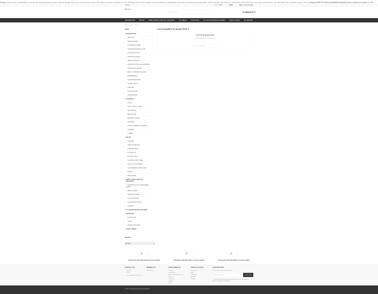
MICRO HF (130, 37)
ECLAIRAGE (183, 20)
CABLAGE (130, 87)
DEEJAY (142, 20)
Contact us (127, 5)
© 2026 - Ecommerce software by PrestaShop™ (137, 288)
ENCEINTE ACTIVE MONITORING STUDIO (137, 186)
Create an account (248, 5)
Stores (170, 283)
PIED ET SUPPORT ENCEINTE (136, 72)
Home (127, 29)
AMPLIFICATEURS (133, 60)
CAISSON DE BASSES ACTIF (136, 49)
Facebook (232, 289)
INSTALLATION (132, 83)
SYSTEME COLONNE (134, 45)
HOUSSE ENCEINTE (133, 225)
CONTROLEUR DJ (133, 148)
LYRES (129, 102)
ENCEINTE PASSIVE (133, 56)
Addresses (193, 276)
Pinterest (248, 289)
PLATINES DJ (131, 152)
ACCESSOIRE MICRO (134, 79)
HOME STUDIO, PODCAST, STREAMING (161, 20)
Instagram (252, 289)
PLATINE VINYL (132, 156)
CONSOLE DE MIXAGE (134, 68)
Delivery (171, 270)
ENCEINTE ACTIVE (133, 53)
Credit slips (193, 274)
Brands (128, 237)
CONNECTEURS (132, 91)
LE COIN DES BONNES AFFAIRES (214, 20)
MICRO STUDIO (132, 190)
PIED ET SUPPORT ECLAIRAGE (137, 125)
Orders (192, 272)
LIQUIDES (130, 129)
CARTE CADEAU (234, 20)
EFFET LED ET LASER (134, 106)
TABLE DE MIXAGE (133, 145)
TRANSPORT (195, 20)
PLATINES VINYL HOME (135, 160)
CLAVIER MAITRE (133, 198)
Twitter (236, 289)
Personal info (193, 270)
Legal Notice (172, 272)
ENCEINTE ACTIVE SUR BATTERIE (138, 64)
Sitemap (171, 281)
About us (171, 276)
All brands (248, 20)
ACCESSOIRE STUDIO (134, 202)
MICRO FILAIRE (132, 41)
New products (150, 270)
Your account (197, 267)
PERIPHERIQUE (132, 76)
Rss (240, 289)
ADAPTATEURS (132, 95)
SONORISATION (130, 20)
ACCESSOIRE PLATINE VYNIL (137, 168)
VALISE (129, 221)
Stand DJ (129, 171)
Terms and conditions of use (176, 274)
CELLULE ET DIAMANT (135, 164)
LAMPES (130, 133)
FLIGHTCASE (131, 217)
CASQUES (130, 141)
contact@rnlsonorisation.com (135, 275)
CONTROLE (131, 122)
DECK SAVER (131, 175)
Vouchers (192, 278)
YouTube (244, 289)
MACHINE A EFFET (133, 118)
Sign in (241, 5)
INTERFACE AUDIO (133, 194)
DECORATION (131, 110)
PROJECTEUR (131, 114)
